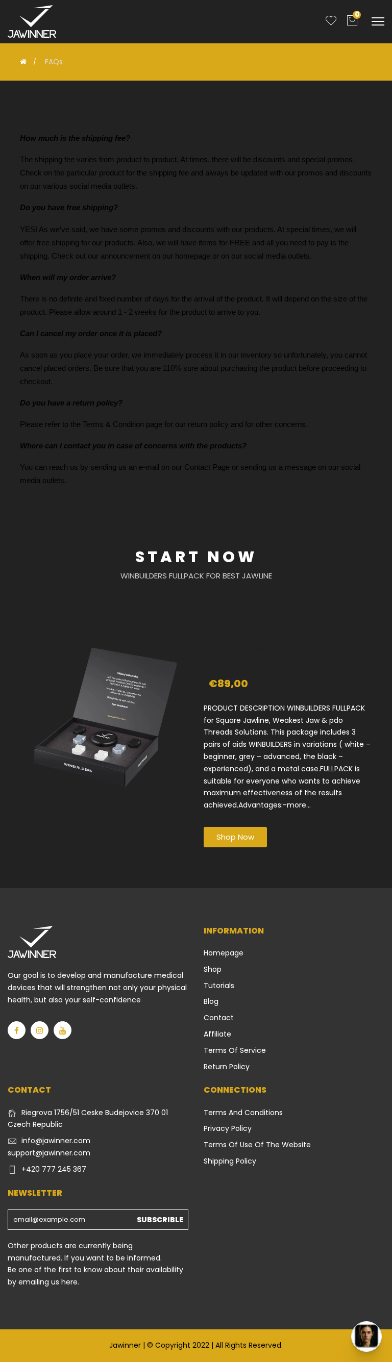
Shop (213, 969)
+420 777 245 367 (53, 1169)
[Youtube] (62, 1030)
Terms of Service (235, 1050)
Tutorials (219, 985)
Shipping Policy (230, 1161)
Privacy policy (228, 1128)
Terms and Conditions (243, 1112)
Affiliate (217, 1034)
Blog (211, 1001)
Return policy (227, 1067)
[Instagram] (39, 1030)
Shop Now (235, 836)
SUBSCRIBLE (160, 1220)
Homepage (223, 953)
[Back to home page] (23, 61)
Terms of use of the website (257, 1145)
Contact (219, 1018)
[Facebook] (17, 1030)
